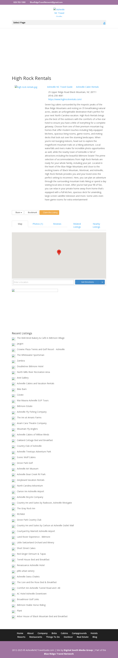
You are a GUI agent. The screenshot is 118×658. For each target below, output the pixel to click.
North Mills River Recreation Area (33, 372)
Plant (19, 610)
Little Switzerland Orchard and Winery (35, 542)
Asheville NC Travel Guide (60, 86)
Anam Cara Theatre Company (32, 423)
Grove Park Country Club (29, 519)
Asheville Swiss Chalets (28, 576)
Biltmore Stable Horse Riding (31, 604)
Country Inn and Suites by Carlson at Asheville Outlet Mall (45, 525)
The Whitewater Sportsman (30, 354)
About (30, 633)
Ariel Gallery (23, 377)
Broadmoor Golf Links (28, 599)
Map (20, 223)
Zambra (21, 360)
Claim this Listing (50, 212)
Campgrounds (79, 633)
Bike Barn (22, 389)
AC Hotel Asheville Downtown (32, 593)
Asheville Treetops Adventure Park (34, 451)
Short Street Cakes (26, 548)
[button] (59, 252)
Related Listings (77, 225)
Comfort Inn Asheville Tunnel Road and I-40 (38, 587)
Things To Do (53, 636)
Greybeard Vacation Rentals (30, 479)
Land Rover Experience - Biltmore (33, 536)
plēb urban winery (25, 570)
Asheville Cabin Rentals (87, 86)
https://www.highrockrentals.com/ (65, 99)
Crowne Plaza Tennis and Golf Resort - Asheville (41, 349)
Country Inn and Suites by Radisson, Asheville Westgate (44, 502)
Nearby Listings (96, 225)
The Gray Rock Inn (26, 508)
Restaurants (35, 636)
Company (43, 633)
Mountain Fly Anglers (27, 428)
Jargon (20, 343)
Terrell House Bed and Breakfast (33, 559)
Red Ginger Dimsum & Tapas (31, 553)
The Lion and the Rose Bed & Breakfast (37, 582)
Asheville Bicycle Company (30, 497)
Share (18, 212)
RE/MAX (21, 514)
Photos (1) (38, 223)
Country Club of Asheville (29, 445)
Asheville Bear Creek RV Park (31, 474)
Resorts (21, 636)
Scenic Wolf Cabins (26, 457)
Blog (94, 636)
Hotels (94, 633)
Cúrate (20, 394)
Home (20, 633)
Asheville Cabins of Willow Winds (33, 434)
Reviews (57, 223)
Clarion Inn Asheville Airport (30, 491)
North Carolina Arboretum (30, 485)
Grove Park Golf (25, 462)
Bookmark (32, 212)
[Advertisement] (59, 43)
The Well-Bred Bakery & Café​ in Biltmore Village (41, 337)
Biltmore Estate (24, 406)
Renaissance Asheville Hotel (31, 565)
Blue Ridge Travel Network (59, 653)
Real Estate (82, 636)
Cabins (64, 633)
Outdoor (68, 636)
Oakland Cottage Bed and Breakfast (35, 440)
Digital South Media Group (78, 650)
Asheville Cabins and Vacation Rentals (35, 383)
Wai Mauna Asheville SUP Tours (33, 400)
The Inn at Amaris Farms (29, 417)
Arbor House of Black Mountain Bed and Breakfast (42, 616)
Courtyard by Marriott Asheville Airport (36, 531)
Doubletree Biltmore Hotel (30, 366)
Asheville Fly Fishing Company (32, 411)
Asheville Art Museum (27, 468)
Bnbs (54, 633)
